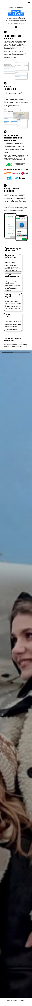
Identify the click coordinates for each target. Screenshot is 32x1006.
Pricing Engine (8, 295)
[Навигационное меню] (29, 2)
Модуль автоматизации (12, 276)
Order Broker (8, 315)
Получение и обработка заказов (10, 257)
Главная (11, 7)
